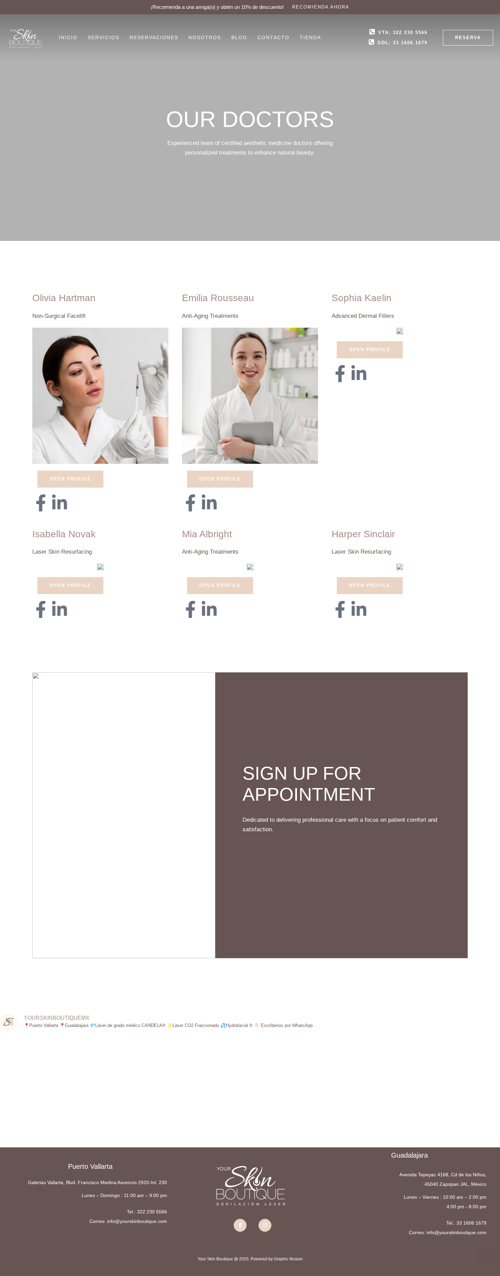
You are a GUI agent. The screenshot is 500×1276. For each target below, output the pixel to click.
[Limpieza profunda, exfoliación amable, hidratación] (375, 1076)
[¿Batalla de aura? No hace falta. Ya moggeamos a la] (125, 1057)
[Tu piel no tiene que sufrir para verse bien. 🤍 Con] (208, 1071)
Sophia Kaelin (361, 298)
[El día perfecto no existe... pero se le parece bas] (291, 1086)
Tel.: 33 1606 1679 (466, 1223)
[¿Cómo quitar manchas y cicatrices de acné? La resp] (41, 1091)
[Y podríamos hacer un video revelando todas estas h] (458, 1067)
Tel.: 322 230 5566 (147, 1211)
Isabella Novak (64, 534)
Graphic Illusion (288, 1259)
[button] (320, 7)
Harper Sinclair (363, 534)
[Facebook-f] (40, 502)
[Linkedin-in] (59, 502)
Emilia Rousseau (218, 298)
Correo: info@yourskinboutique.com (128, 1221)
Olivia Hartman (64, 298)
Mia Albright (207, 534)
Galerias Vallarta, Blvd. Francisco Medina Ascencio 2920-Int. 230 (97, 1182)
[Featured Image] (100, 396)
